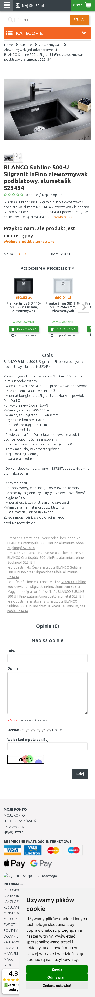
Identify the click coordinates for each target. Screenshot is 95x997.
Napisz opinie (52, 195)
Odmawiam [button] (57, 977)
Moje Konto (14, 815)
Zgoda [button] (57, 969)
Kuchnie (26, 45)
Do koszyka (26, 329)
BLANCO (21, 254)
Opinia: (13, 668)
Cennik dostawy (17, 913)
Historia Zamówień (20, 821)
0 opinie (32, 195)
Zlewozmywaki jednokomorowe (28, 50)
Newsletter (14, 833)
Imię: (11, 650)
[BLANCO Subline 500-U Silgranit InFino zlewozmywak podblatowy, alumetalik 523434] (47, 109)
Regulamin (13, 907)
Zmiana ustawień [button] (57, 985)
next (83, 307)
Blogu (9, 965)
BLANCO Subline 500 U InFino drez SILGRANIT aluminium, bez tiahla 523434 (46, 606)
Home (8, 45)
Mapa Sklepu (14, 953)
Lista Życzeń (14, 827)
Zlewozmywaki (50, 45)
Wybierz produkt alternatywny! (39, 234)
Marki (8, 959)
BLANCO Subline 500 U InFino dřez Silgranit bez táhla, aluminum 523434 (44, 572)
